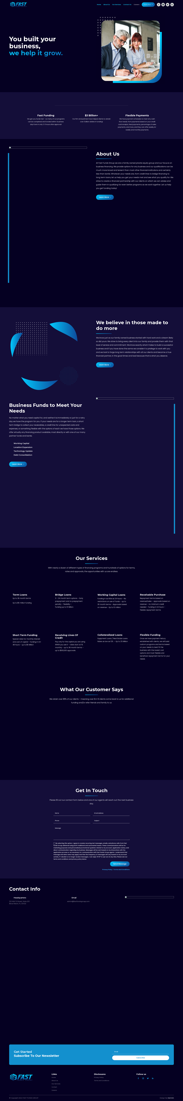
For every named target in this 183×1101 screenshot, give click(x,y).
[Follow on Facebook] (138, 1078)
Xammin (171, 1098)
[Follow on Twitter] (148, 1078)
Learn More (104, 197)
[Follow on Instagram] (143, 1078)
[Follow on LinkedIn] (153, 1078)
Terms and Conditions (121, 870)
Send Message (119, 864)
